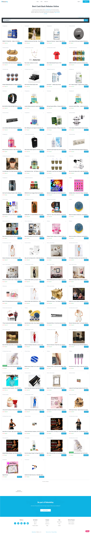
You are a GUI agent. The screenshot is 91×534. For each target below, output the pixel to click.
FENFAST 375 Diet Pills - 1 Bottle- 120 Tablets (11, 41)
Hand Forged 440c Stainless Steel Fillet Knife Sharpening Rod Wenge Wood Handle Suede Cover (43, 388)
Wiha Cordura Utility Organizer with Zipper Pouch (34, 149)
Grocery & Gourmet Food (51, 199)
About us (47, 521)
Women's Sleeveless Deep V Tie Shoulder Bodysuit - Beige (80, 323)
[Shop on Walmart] (33, 491)
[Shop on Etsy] (60, 491)
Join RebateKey (48, 9)
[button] (21, 26)
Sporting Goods (5, 69)
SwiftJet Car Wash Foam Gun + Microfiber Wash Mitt (35, 474)
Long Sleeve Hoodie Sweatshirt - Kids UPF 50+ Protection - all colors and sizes (17, 388)
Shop (37, 1)
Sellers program (71, 523)
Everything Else (50, 416)
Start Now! (45, 510)
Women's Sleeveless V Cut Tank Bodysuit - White (11, 258)
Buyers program (71, 521)
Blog (47, 525)
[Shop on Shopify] (69, 491)
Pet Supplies (27, 437)
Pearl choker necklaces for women (31, 62)
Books (71, 177)
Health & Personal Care (73, 47)
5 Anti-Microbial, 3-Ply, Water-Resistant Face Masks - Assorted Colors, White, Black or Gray (19, 171)
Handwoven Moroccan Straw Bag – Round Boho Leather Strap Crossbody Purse (40, 41)
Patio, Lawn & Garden (51, 286)
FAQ (41, 1)
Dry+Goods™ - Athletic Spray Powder (54, 84)
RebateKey (34, 531)
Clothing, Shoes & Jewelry (29, 47)
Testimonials (59, 521)
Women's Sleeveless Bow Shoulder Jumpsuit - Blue (34, 409)
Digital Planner (5, 474)
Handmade (5, 459)
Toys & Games (5, 199)
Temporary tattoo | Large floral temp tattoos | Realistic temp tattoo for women (61, 366)
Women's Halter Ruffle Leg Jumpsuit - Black (33, 279)
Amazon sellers (35, 525)
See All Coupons (81, 17)
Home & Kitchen (5, 47)
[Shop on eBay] (51, 491)
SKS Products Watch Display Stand (31, 84)
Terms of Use (48, 531)
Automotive (27, 459)
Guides (59, 525)
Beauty (71, 199)
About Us (46, 1)
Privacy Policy (54, 531)
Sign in (35, 523)
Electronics (5, 286)
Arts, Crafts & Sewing (6, 221)
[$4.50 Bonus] (12, 359)
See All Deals (87, 17)
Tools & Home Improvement (30, 134)
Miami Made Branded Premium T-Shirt (54, 62)
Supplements (72, 69)
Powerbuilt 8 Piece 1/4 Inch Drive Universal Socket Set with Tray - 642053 (61, 323)
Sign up (35, 521)
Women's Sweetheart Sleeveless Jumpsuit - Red (34, 344)
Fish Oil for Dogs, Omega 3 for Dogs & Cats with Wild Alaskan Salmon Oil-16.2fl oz (40, 453)
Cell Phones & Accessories (30, 199)
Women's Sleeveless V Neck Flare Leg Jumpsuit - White (57, 344)
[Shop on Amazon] (42, 491)
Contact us (47, 523)
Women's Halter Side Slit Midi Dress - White (33, 301)
